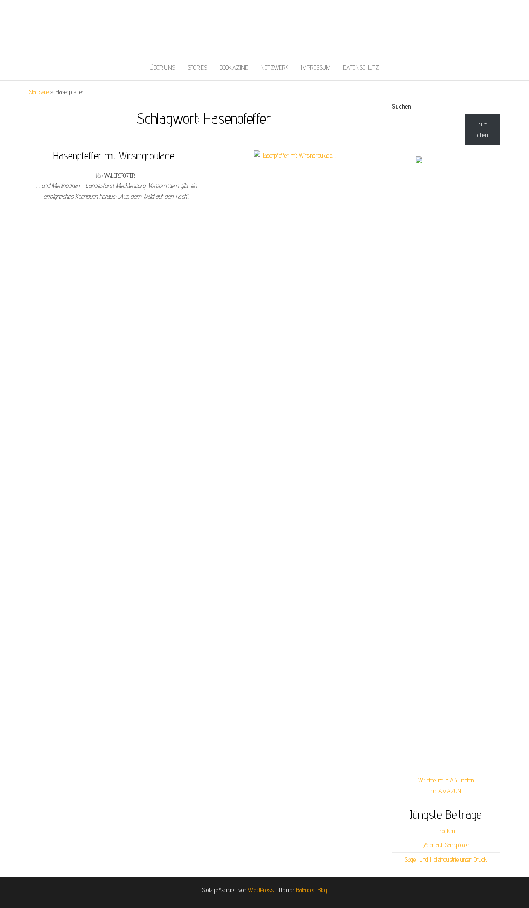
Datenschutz (361, 67)
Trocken (446, 831)
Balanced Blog (311, 890)
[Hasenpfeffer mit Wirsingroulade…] (295, 155)
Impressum (316, 67)
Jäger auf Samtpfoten (446, 845)
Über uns (162, 67)
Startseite (39, 92)
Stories (197, 67)
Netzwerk (274, 67)
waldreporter (119, 175)
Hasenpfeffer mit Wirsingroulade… (116, 155)
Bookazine (233, 67)
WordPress (261, 890)
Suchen (401, 106)
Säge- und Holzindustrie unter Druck (446, 859)
